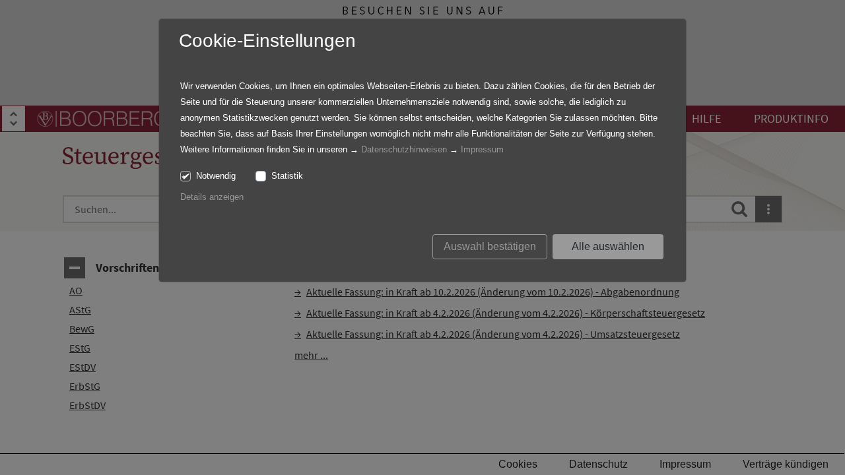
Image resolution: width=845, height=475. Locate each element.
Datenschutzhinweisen (404, 149)
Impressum (482, 149)
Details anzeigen (212, 197)
